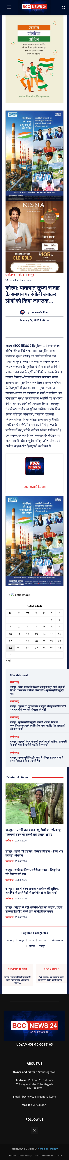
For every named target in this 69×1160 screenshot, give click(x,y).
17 (10, 641)
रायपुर (31, 275)
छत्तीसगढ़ (10, 275)
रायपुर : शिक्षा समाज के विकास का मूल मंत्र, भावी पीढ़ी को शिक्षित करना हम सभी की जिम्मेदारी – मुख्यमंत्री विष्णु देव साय (37, 690)
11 (18, 634)
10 (10, 634)
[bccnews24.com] (23, 312)
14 (44, 634)
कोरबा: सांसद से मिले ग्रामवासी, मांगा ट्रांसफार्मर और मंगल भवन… (17, 980)
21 (44, 641)
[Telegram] (39, 330)
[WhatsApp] (47, 330)
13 (36, 634)
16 (59, 634)
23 (59, 641)
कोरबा (21, 275)
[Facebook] (22, 330)
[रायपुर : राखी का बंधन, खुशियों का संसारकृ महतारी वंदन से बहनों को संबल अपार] (34, 803)
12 (27, 634)
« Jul (8, 660)
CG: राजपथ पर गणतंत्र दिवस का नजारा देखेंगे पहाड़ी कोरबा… (51, 979)
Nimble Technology (48, 1148)
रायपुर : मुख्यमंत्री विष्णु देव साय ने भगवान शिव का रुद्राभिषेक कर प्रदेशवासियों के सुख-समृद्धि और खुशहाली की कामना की (37, 725)
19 (27, 641)
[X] (30, 330)
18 (18, 641)
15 (51, 634)
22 (51, 641)
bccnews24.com (39, 312)
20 (36, 641)
